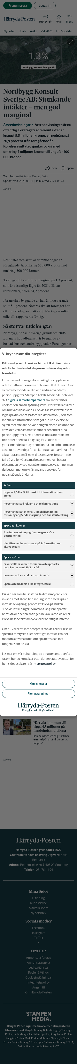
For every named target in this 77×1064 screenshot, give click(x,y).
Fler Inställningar (38, 694)
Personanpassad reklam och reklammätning (31, 503)
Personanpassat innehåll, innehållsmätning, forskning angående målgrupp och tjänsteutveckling (36, 513)
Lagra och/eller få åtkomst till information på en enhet (33, 494)
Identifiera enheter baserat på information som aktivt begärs (33, 545)
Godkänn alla (38, 684)
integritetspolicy (44, 664)
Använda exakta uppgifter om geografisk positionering (29, 534)
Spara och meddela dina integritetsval (27, 584)
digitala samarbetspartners (26, 400)
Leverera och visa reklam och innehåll (27, 575)
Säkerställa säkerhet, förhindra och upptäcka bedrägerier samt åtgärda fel (31, 565)
